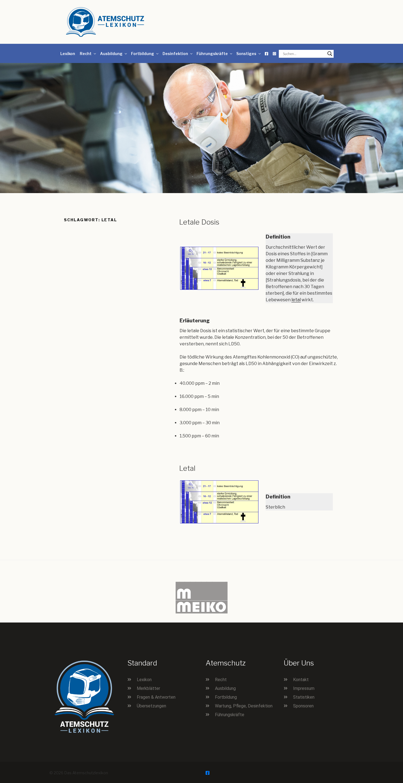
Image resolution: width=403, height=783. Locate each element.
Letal (187, 468)
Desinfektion (175, 53)
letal (296, 299)
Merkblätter (148, 688)
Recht (86, 53)
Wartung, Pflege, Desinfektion (244, 706)
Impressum (303, 688)
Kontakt (301, 679)
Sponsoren (303, 706)
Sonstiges (246, 53)
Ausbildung (111, 53)
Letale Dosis (199, 222)
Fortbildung (142, 53)
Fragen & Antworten (156, 697)
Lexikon (67, 53)
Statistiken (303, 697)
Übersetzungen (151, 706)
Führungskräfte (212, 53)
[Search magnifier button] (330, 54)
